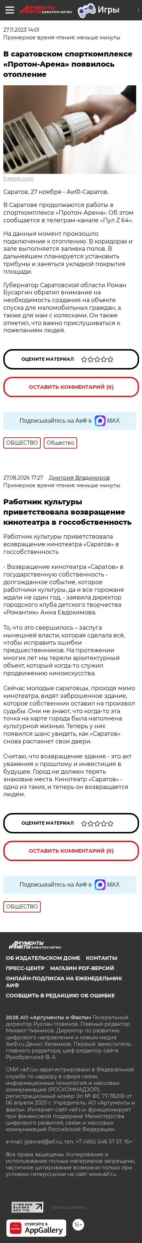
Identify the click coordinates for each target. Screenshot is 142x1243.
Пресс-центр (25, 968)
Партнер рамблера (68, 1207)
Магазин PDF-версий (82, 968)
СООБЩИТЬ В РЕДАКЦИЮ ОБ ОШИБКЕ (60, 995)
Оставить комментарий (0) (71, 387)
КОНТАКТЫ (101, 958)
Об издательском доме (43, 958)
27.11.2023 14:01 (21, 30)
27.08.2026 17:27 (23, 477)
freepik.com (18, 178)
